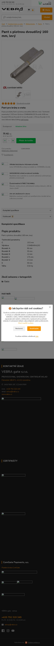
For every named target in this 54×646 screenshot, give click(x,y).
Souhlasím (34, 328)
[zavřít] (49, 307)
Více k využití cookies (25, 323)
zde (37, 336)
